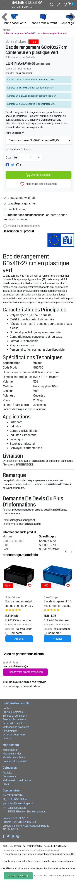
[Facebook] (7, 165)
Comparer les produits (15, 761)
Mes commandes (12, 753)
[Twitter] (12, 165)
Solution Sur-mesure (14, 719)
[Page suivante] (71, 551)
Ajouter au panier (41, 175)
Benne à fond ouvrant (43, 23)
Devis (6, 784)
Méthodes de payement (16, 727)
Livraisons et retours (14, 734)
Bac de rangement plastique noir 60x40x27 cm (18, 603)
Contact (7, 708)
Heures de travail (12, 723)
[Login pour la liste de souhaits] (30, 585)
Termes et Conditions (15, 715)
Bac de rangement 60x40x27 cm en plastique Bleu (57, 603)
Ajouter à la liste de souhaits (41, 184)
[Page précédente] (66, 551)
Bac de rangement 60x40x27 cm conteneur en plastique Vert (36, 33)
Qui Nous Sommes (13, 712)
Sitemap (7, 738)
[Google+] (18, 165)
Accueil (6, 29)
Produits (7, 772)
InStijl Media (60, 846)
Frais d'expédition (23, 73)
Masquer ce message (18, 875)
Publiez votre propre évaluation (21, 57)
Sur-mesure (9, 776)
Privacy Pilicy (10, 731)
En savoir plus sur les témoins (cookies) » (54, 875)
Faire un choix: (14, 133)
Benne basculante (14, 23)
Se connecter (10, 750)
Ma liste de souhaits (14, 757)
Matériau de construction (17, 780)
